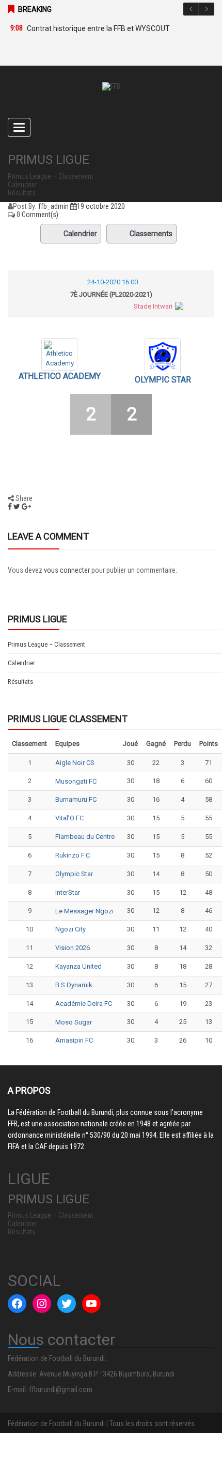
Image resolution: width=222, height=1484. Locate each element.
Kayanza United (78, 966)
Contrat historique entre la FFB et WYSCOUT (98, 28)
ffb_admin (53, 206)
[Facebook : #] (17, 1303)
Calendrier (80, 234)
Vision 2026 (72, 948)
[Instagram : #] (42, 1303)
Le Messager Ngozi (84, 911)
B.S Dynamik (73, 985)
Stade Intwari (153, 306)
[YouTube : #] (91, 1303)
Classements (151, 234)
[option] (106, 28)
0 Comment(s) (36, 214)
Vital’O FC (69, 818)
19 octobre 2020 (101, 206)
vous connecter (67, 570)
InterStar (67, 892)
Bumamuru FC (76, 799)
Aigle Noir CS (74, 763)
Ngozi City (70, 929)
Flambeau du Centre (85, 836)
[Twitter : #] (66, 1303)
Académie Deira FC (83, 1003)
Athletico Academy (60, 376)
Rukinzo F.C (72, 855)
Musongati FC (76, 781)
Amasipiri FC (74, 1040)
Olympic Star (163, 380)
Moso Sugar (73, 1022)
